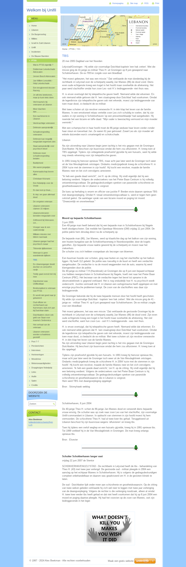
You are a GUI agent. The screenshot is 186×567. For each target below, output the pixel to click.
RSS (146, 3)
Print (157, 3)
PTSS (71, 49)
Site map (134, 3)
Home (64, 49)
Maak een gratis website (121, 561)
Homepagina (117, 3)
